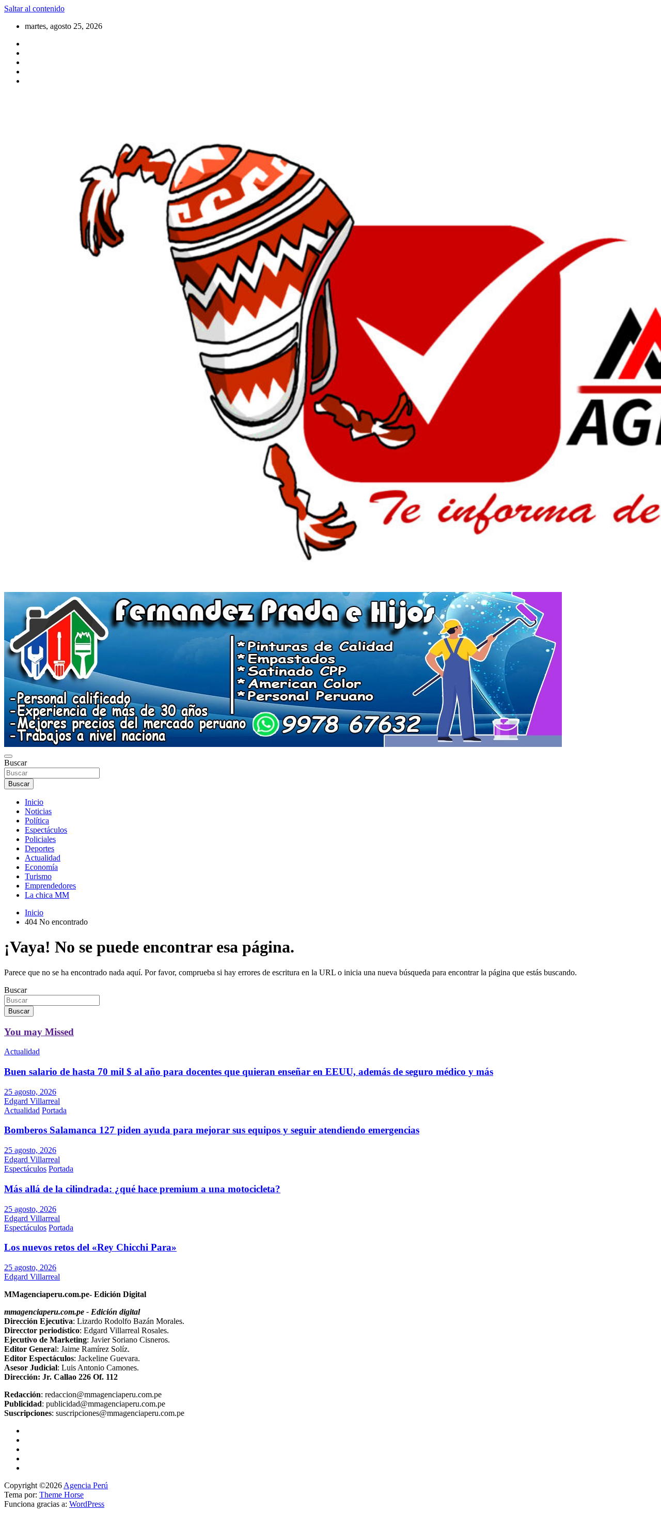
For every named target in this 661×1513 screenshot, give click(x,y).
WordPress (86, 1504)
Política (37, 820)
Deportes (39, 848)
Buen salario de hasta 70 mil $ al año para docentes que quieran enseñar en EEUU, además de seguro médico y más (248, 1071)
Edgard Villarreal (32, 1101)
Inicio (34, 802)
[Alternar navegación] (8, 756)
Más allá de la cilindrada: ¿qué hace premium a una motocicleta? (142, 1188)
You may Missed (39, 1031)
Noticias (38, 811)
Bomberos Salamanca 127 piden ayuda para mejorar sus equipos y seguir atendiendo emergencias (211, 1130)
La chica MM (47, 895)
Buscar (15, 762)
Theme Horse (61, 1494)
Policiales (40, 839)
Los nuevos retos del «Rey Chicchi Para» (90, 1247)
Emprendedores (50, 885)
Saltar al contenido (34, 8)
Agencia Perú (86, 1485)
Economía (41, 867)
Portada (54, 1110)
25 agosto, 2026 (30, 1091)
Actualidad (42, 857)
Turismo (38, 876)
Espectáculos (46, 829)
